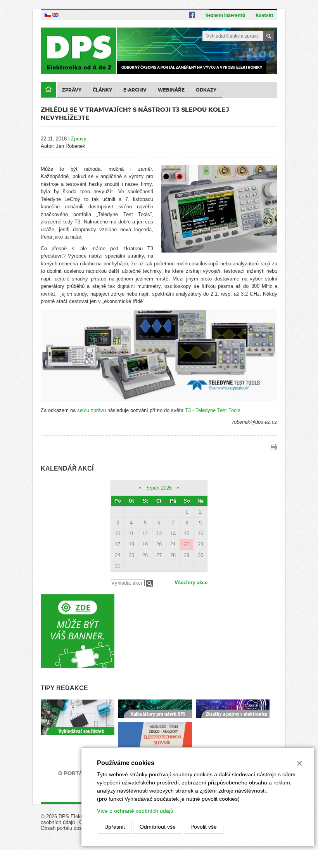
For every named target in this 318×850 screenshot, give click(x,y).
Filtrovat (149, 583)
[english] (55, 14)
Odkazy (206, 90)
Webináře (171, 90)
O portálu (74, 773)
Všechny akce (191, 582)
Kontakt (264, 15)
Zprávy (71, 90)
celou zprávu (91, 410)
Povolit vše (203, 827)
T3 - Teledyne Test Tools (212, 410)
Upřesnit (114, 827)
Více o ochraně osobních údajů (135, 811)
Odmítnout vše (158, 827)
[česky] (48, 14)
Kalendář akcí (67, 468)
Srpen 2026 (159, 488)
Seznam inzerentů (225, 15)
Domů (48, 90)
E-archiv (135, 90)
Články (102, 90)
